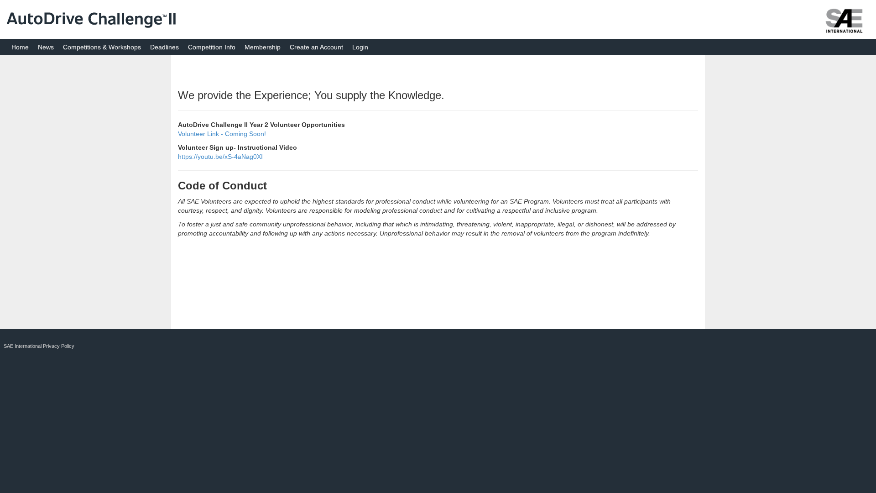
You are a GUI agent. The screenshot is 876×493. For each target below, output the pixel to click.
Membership (263, 47)
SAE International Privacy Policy (39, 346)
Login (360, 47)
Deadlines (164, 47)
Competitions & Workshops (102, 47)
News (46, 47)
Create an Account (316, 47)
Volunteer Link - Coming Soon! (222, 133)
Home (20, 47)
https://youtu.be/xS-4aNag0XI (220, 156)
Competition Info (211, 47)
